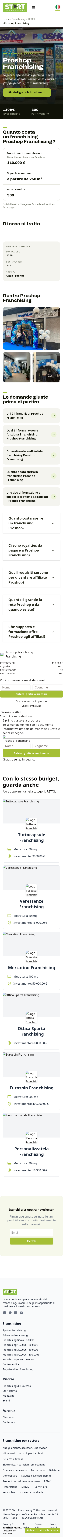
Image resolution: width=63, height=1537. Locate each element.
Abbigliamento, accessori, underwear (25, 1447)
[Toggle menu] (33, 8)
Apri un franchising (14, 1330)
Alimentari (9, 1453)
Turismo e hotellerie (31, 1492)
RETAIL (32, 19)
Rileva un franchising (15, 1335)
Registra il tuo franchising (18, 1369)
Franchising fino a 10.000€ (18, 1340)
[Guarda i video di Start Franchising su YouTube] (21, 1313)
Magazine (8, 1395)
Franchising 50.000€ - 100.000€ (21, 1354)
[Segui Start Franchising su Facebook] (10, 1313)
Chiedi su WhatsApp (31, 705)
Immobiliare (10, 1475)
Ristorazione (10, 1486)
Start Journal (10, 1390)
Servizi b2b (41, 1486)
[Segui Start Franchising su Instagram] (4, 1313)
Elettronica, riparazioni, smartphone (24, 1464)
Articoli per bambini (31, 1453)
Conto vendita (11, 1364)
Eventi (6, 1400)
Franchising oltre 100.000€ (18, 1359)
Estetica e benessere (15, 1470)
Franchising (19, 19)
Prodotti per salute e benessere (21, 1481)
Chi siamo (8, 1417)
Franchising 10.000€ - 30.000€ (20, 1344)
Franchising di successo (17, 1386)
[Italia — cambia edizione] (57, 8)
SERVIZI (26, 1486)
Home (6, 19)
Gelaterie (54, 1470)
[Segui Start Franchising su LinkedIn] (16, 1313)
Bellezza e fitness (13, 1459)
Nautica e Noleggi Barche (36, 1475)
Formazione (38, 1470)
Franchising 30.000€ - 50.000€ (20, 1349)
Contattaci (9, 1422)
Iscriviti (31, 1241)
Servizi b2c (9, 1492)
